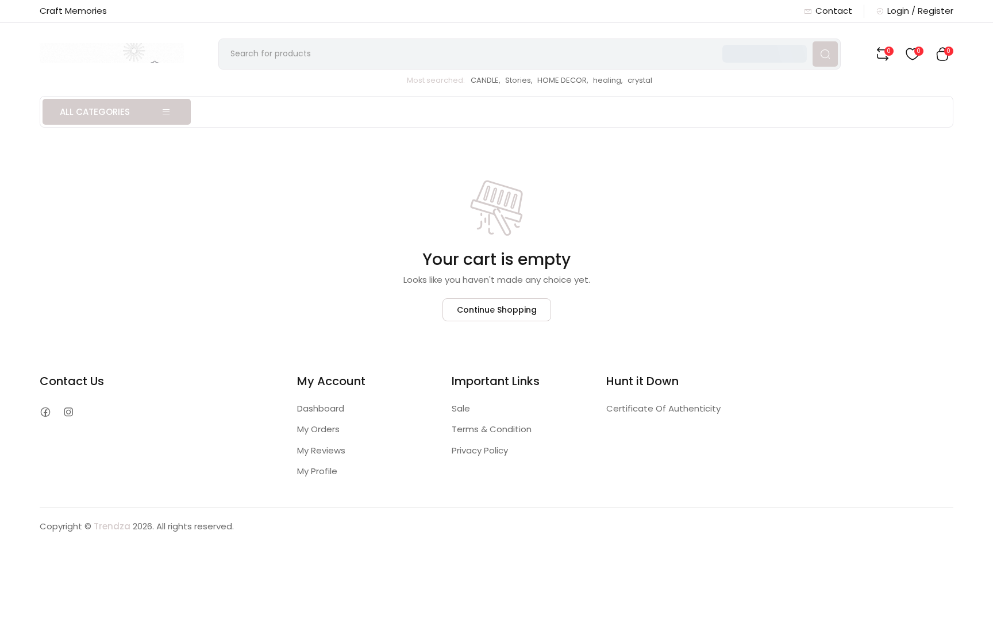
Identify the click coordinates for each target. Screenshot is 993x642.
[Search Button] (825, 54)
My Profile (317, 471)
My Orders (318, 429)
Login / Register (920, 11)
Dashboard (320, 408)
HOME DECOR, (562, 80)
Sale (461, 408)
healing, (608, 80)
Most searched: (436, 80)
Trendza (112, 526)
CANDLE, (486, 80)
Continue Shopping (497, 310)
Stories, (519, 80)
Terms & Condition (492, 429)
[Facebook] (45, 412)
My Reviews (321, 450)
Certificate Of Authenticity (663, 408)
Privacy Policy (480, 450)
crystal (640, 80)
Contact (833, 11)
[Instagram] (68, 412)
